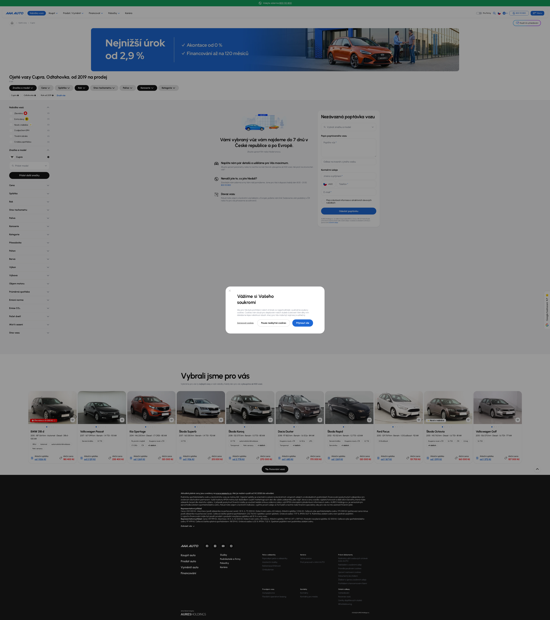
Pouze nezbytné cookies (273, 323)
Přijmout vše (302, 323)
